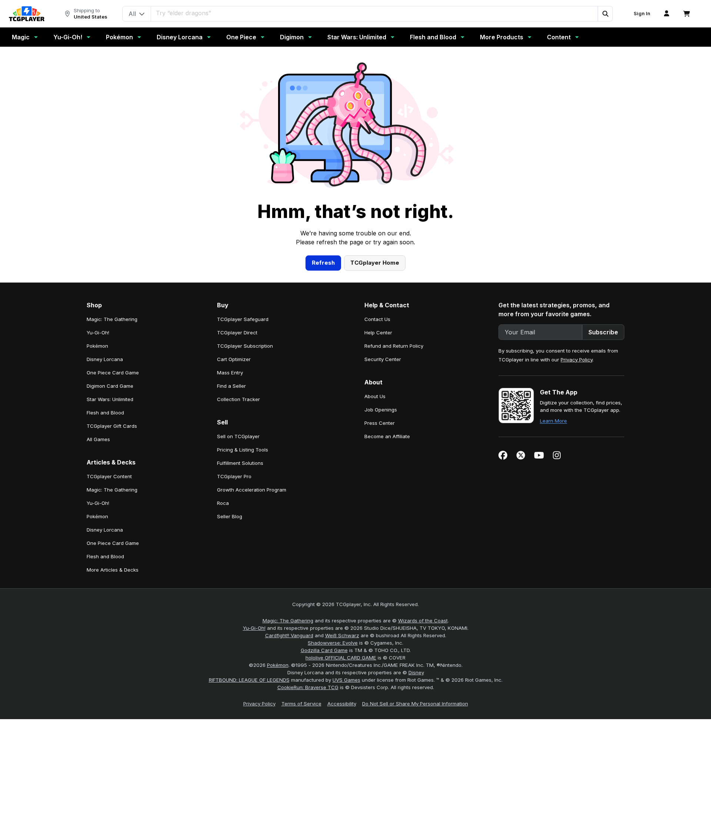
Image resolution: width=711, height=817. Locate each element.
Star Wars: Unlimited (356, 37)
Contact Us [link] (377, 319)
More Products (501, 37)
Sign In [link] (642, 13)
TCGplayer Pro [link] (234, 476)
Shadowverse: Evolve (333, 643)
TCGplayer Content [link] (109, 476)
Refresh (323, 262)
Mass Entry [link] (230, 373)
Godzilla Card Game (324, 650)
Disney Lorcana (180, 37)
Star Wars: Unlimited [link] (110, 399)
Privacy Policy (576, 360)
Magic (21, 37)
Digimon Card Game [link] (110, 386)
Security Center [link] (382, 359)
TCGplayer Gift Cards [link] (112, 426)
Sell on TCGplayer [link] (238, 436)
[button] (605, 13)
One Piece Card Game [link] (113, 373)
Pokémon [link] (97, 346)
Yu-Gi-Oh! (67, 37)
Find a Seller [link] (231, 386)
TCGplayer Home (374, 262)
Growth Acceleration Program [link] (251, 490)
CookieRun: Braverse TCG (307, 687)
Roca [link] (223, 503)
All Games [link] (98, 439)
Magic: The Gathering (288, 621)
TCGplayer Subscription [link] (245, 346)
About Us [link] (374, 396)
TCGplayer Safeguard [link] (242, 319)
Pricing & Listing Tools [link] (242, 450)
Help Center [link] (378, 332)
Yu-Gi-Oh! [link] (98, 332)
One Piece (241, 37)
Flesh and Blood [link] (105, 413)
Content (559, 37)
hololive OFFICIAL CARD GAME (341, 658)
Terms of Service (301, 704)
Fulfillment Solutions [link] (240, 463)
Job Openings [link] (380, 410)
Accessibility (341, 704)
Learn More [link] (553, 421)
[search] (374, 13)
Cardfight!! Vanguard (289, 635)
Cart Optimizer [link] (234, 359)
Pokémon (119, 37)
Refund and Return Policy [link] (393, 346)
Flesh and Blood (433, 37)
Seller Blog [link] (229, 516)
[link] (26, 13)
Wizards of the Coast (423, 621)
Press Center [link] (379, 423)
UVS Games (346, 680)
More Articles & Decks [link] (112, 570)
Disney (416, 672)
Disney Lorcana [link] (105, 359)
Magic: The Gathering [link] (112, 319)
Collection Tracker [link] (238, 399)
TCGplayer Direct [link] (237, 332)
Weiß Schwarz (342, 635)
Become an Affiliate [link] (387, 436)
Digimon (292, 37)
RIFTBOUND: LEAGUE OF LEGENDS (249, 680)
